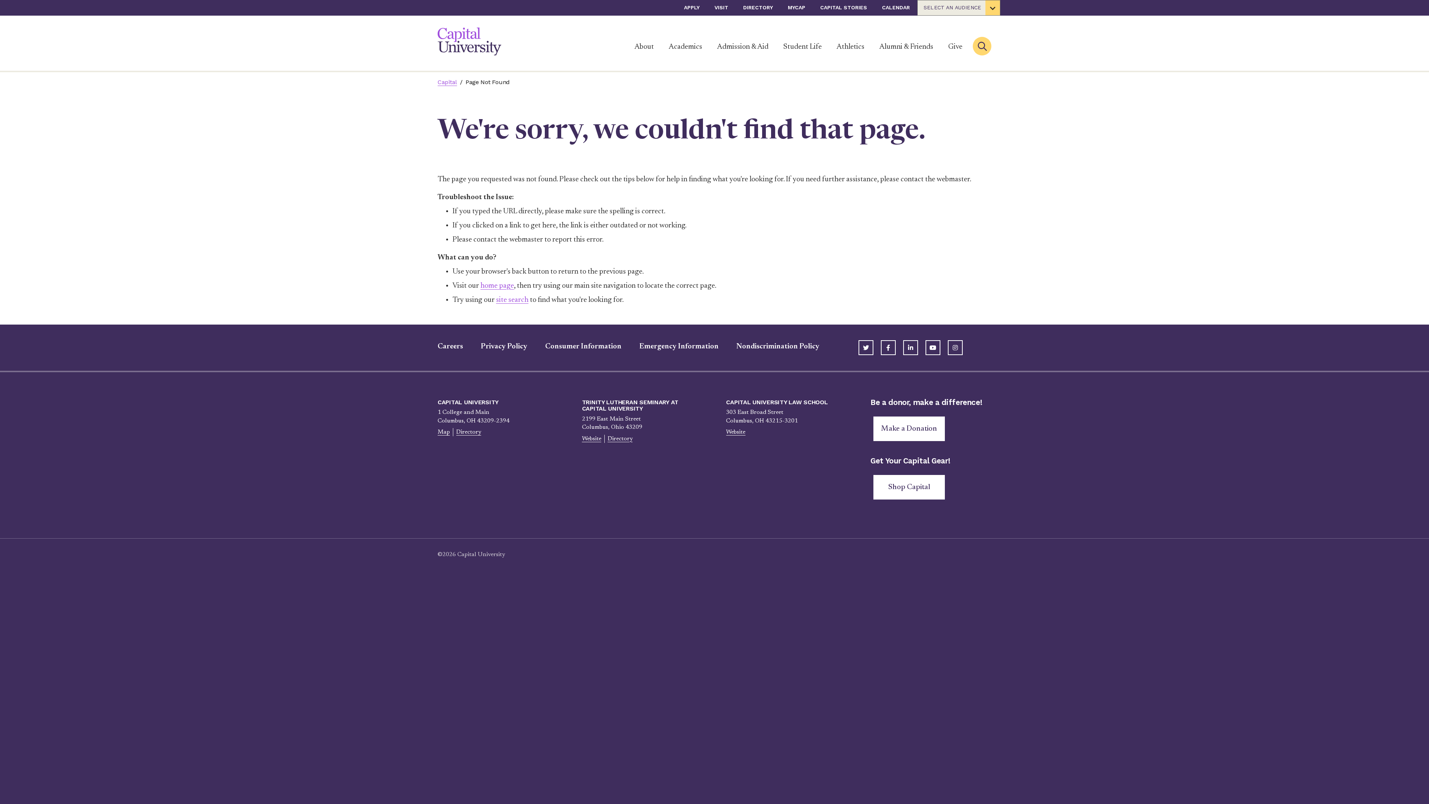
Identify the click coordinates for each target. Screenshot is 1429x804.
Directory (758, 7)
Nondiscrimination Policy (777, 346)
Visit (721, 7)
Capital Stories (843, 7)
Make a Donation (909, 429)
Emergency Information (679, 346)
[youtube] (933, 347)
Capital (447, 82)
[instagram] (955, 347)
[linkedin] (910, 347)
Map (444, 432)
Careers (450, 346)
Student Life (802, 47)
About (644, 47)
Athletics (850, 47)
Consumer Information (583, 346)
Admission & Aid (742, 47)
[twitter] (866, 347)
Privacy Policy (504, 346)
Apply (692, 7)
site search (512, 300)
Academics (685, 47)
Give (955, 47)
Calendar (896, 7)
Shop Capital (909, 487)
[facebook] (888, 347)
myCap (796, 7)
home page (497, 286)
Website (591, 439)
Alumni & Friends (906, 47)
